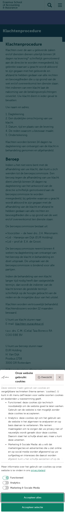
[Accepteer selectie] (60, 377)
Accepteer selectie (32, 507)
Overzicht (46, 377)
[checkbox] (12, 478)
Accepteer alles (32, 497)
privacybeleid (38, 470)
